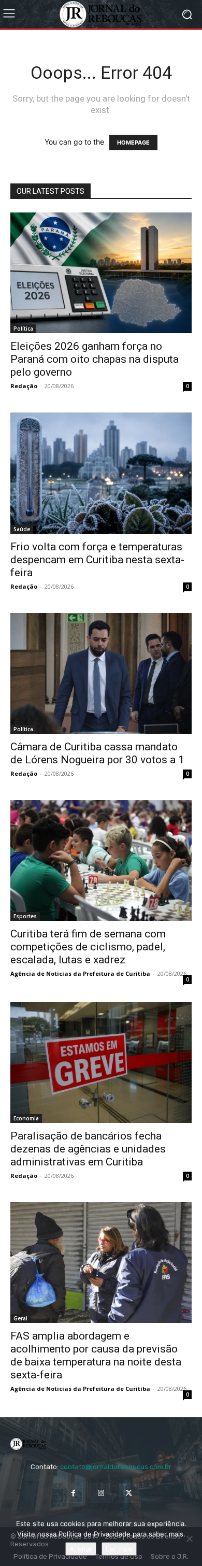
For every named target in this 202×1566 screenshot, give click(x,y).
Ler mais (119, 1549)
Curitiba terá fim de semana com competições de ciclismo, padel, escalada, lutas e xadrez (88, 947)
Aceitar (80, 1549)
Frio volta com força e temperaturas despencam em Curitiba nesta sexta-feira (97, 559)
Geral (20, 1318)
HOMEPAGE (133, 142)
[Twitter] (129, 1493)
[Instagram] (101, 1493)
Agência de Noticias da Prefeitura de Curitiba (80, 973)
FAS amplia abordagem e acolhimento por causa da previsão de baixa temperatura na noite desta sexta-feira (95, 1355)
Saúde (21, 529)
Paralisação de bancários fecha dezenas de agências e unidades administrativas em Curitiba (88, 1149)
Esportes (25, 916)
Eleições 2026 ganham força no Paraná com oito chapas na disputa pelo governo (94, 359)
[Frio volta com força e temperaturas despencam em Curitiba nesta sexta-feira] (101, 472)
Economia (26, 1118)
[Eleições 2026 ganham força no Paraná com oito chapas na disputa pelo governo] (101, 272)
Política (23, 328)
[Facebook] (73, 1493)
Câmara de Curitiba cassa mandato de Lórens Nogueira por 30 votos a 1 (97, 753)
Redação (23, 386)
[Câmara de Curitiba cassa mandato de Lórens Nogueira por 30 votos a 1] (101, 673)
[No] (189, 1538)
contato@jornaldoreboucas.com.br (115, 1467)
